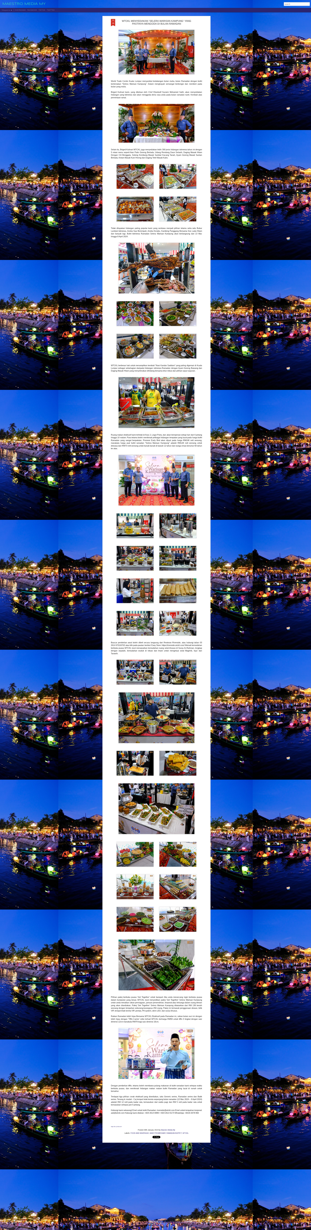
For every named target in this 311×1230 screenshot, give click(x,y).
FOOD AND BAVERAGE (140, 1133)
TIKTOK (42, 10)
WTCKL (186, 1133)
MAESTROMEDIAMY (158, 1133)
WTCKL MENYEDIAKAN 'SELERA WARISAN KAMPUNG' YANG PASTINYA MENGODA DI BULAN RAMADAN (156, 22)
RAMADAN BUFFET (174, 1133)
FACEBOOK (32, 10)
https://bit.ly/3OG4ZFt (116, 1126)
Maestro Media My (168, 1130)
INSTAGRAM (20, 10)
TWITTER (51, 10)
